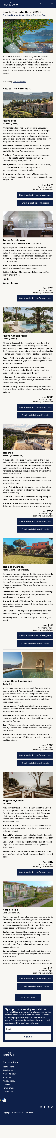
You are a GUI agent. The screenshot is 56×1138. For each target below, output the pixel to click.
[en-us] (4, 1100)
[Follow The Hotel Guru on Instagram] (48, 1107)
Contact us (8, 1091)
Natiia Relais (10, 909)
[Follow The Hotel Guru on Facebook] (45, 1107)
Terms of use (8, 1088)
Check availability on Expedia (35, 202)
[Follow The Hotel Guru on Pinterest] (52, 1107)
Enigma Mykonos (13, 800)
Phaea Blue (10, 120)
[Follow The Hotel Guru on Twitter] (41, 1107)
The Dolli (8, 452)
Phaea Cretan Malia (15, 335)
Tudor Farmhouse (14, 240)
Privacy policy (9, 1081)
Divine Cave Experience (17, 681)
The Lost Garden (13, 566)
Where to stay (9, 1074)
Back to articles (28, 997)
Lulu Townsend (19, 81)
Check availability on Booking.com (35, 195)
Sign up (28, 1036)
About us (7, 1077)
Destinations (8, 1066)
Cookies (6, 1084)
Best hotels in (9, 1070)
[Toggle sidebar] (52, 4)
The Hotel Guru (10, 1062)
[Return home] (11, 3)
